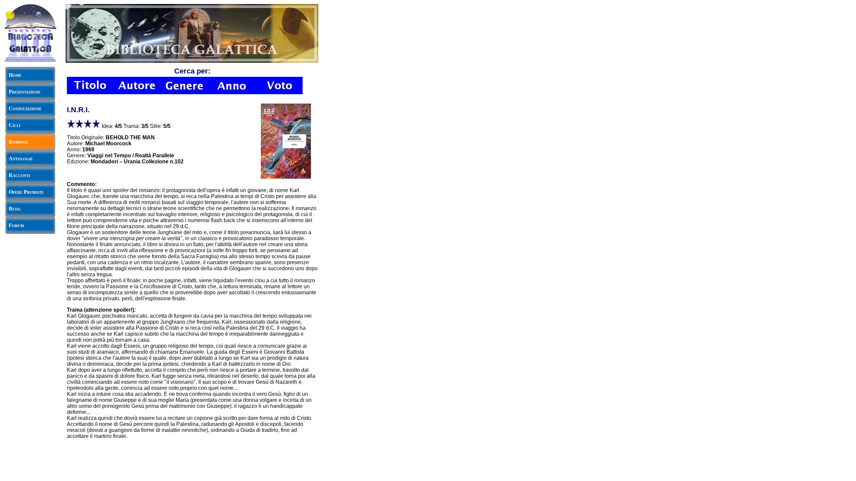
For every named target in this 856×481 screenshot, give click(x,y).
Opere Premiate (26, 192)
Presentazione (24, 92)
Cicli (14, 125)
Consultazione (25, 108)
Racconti (19, 175)
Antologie (21, 158)
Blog (15, 208)
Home (15, 75)
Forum (16, 225)
